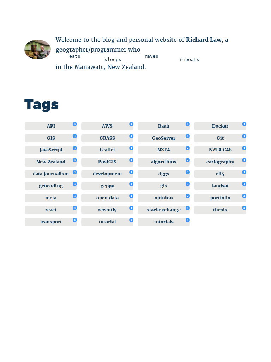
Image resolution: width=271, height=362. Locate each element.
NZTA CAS (220, 150)
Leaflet (107, 150)
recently (107, 210)
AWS (107, 126)
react (50, 210)
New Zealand (50, 162)
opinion (164, 198)
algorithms (163, 162)
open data (107, 198)
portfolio (220, 198)
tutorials (164, 222)
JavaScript (51, 150)
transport (51, 222)
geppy (107, 186)
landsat (220, 186)
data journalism (51, 174)
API (51, 126)
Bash (163, 126)
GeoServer (163, 138)
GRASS (107, 138)
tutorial (107, 222)
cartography (220, 162)
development (107, 174)
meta (50, 198)
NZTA (163, 150)
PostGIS (107, 162)
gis (163, 186)
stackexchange (164, 210)
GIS (51, 138)
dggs (163, 174)
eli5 (220, 174)
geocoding (51, 186)
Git (220, 138)
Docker (220, 126)
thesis (220, 210)
